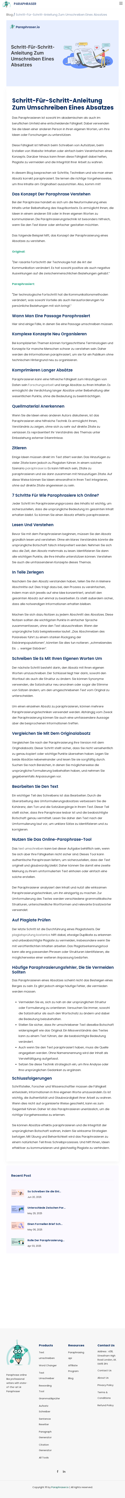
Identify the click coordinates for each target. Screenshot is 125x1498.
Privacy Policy (105, 1385)
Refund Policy (105, 1405)
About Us (103, 1377)
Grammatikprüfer (49, 1398)
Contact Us (104, 1370)
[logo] (18, 1370)
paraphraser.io (36, 468)
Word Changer (48, 1365)
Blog (9, 15)
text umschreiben (31, 848)
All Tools (44, 1457)
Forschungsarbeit (41, 385)
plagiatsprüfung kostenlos (31, 935)
